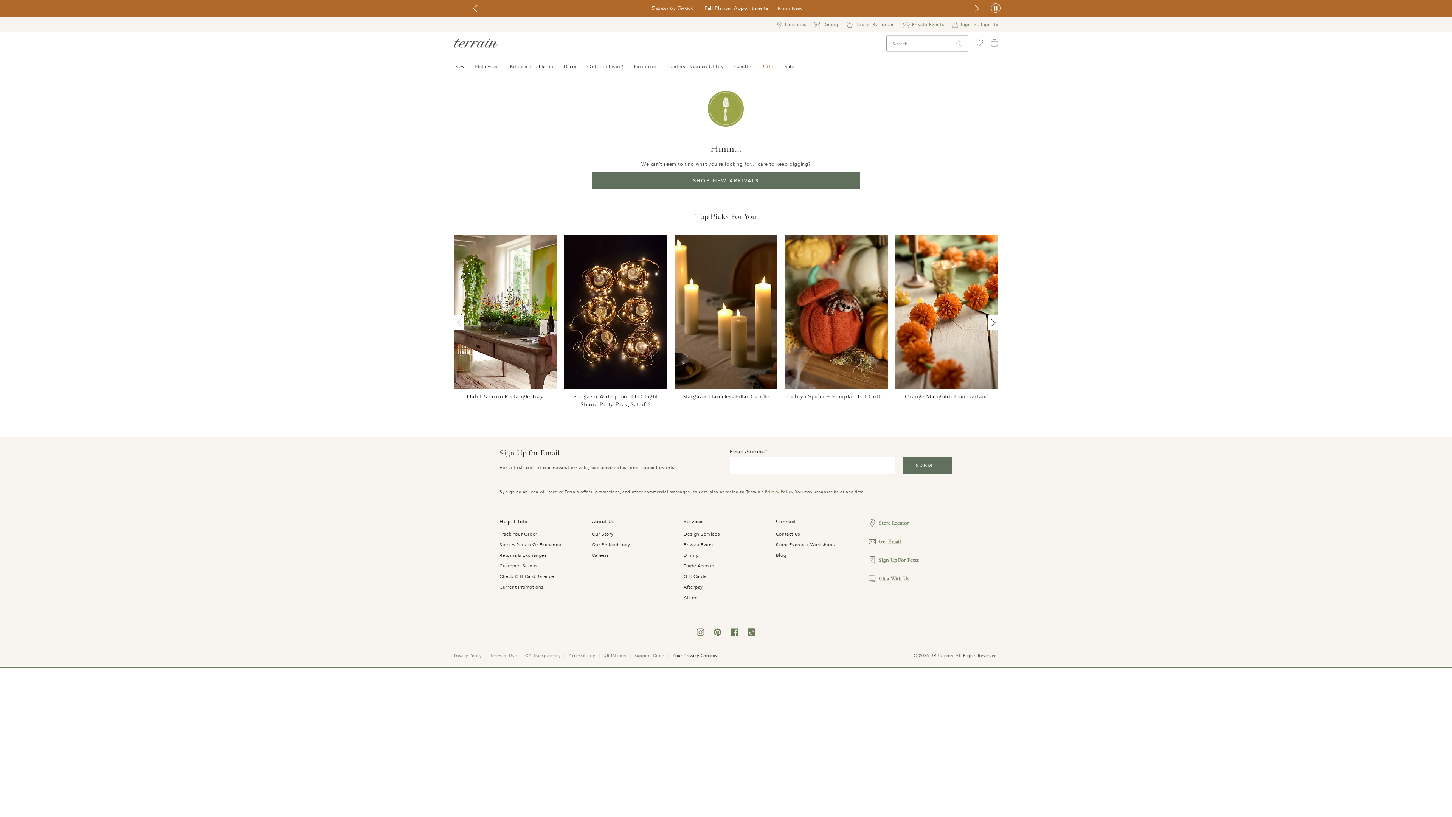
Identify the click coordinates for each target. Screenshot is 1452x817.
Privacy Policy (779, 491)
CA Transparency (542, 655)
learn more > (791, 9)
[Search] (959, 44)
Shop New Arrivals (726, 181)
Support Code (649, 655)
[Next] (992, 322)
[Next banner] (977, 8)
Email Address (747, 452)
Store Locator (894, 523)
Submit (927, 466)
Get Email (890, 541)
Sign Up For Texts (899, 560)
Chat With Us (894, 578)
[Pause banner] (995, 8)
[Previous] (460, 322)
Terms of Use (503, 655)
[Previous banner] (475, 8)
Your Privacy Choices (695, 655)
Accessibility (582, 655)
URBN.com (614, 655)
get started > (752, 9)
